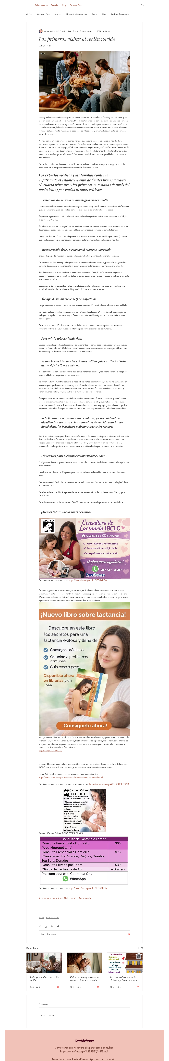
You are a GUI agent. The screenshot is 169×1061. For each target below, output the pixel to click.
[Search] (142, 4)
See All (140, 948)
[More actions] (128, 31)
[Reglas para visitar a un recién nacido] (44, 963)
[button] (139, 14)
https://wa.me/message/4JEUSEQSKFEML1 (84, 1051)
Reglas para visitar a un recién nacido (44, 979)
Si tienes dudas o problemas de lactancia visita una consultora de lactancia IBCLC (84, 979)
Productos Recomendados (120, 14)
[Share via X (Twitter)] (46, 926)
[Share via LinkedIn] (52, 926)
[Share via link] (58, 926)
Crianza (94, 14)
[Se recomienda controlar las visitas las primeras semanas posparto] (125, 963)
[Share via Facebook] (40, 926)
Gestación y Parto (43, 14)
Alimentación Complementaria (76, 14)
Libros (104, 14)
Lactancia (57, 14)
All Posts (29, 14)
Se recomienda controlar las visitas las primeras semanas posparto (123, 979)
